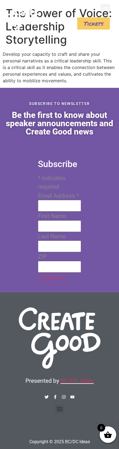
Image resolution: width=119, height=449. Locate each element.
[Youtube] (72, 397)
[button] (105, 8)
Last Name (52, 236)
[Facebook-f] (55, 397)
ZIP (42, 257)
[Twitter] (47, 397)
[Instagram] (64, 397)
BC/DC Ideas (77, 380)
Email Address (58, 196)
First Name (52, 216)
